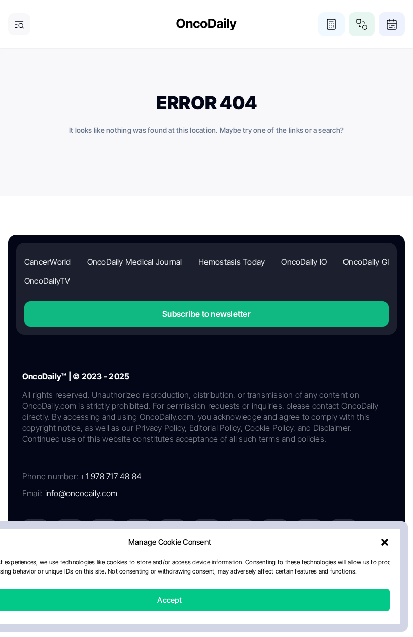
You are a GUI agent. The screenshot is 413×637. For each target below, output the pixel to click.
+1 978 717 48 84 (111, 476)
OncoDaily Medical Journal (134, 262)
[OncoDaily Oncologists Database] (362, 24)
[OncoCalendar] (392, 24)
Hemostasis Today (231, 262)
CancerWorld (47, 262)
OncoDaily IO (304, 262)
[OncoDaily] (206, 24)
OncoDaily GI (366, 262)
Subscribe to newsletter (206, 314)
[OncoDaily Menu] (19, 24)
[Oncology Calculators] (331, 24)
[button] (385, 542)
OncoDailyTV (47, 281)
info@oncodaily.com (81, 493)
